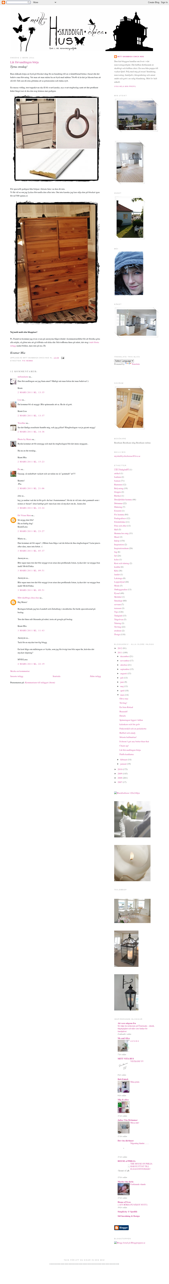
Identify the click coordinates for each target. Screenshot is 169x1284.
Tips (116, 611)
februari (124, 759)
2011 (120, 652)
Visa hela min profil (125, 86)
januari (123, 763)
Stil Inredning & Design (129, 1215)
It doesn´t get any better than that (134, 741)
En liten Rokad (126, 707)
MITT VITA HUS (126, 1058)
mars (122, 694)
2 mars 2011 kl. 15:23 (31, 461)
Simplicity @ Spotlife (127, 1211)
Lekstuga (118, 578)
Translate (136, 363)
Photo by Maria (25, 439)
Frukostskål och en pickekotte (132, 728)
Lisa (19, 399)
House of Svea (124, 1201)
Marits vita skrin (125, 1181)
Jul (115, 555)
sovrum (117, 604)
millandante (23, 376)
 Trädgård (121, 469)
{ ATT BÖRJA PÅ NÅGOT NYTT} (133, 1204)
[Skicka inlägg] (62, 358)
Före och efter (120, 525)
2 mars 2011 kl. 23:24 (31, 507)
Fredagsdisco (120, 518)
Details (122, 715)
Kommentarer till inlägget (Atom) (40, 682)
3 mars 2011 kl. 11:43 (31, 630)
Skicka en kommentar (20, 671)
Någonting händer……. (139, 1143)
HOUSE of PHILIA (126, 1160)
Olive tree (123, 698)
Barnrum (118, 484)
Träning (117, 623)
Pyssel (117, 593)
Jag (115, 551)
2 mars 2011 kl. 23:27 (31, 531)
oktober (124, 664)
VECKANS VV (137, 1061)
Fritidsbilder (119, 521)
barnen (117, 480)
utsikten (117, 630)
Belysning (118, 488)
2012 (120, 648)
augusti (123, 673)
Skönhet (118, 596)
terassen (117, 608)
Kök (116, 570)
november (125, 660)
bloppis (117, 491)
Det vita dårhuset (126, 1140)
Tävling (117, 626)
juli (122, 677)
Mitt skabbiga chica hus (28, 597)
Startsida (56, 676)
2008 (120, 777)
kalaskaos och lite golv (129, 724)
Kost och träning (121, 563)
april (122, 690)
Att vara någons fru (127, 1023)
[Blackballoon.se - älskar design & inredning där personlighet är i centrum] (127, 792)
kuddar (117, 566)
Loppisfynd (119, 581)
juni (122, 681)
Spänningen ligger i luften (131, 719)
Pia (19, 469)
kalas (116, 559)
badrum (117, 476)
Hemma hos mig (121, 533)
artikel (117, 473)
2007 (120, 782)
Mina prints (134, 1081)
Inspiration (119, 544)
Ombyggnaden (120, 589)
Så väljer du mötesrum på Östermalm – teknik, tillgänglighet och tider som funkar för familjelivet (136, 1028)
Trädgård (118, 615)
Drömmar (118, 503)
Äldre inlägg (95, 676)
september (125, 669)
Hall (116, 529)
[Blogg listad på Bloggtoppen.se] (129, 1242)
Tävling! (123, 702)
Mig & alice (123, 1099)
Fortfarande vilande (138, 1184)
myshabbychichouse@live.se (127, 456)
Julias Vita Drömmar (128, 1119)
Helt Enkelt (123, 1079)
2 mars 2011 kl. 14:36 (31, 431)
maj (122, 686)
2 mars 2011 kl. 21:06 (31, 488)
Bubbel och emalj (127, 732)
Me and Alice (124, 1038)
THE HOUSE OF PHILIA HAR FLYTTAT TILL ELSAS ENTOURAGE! (141, 1166)
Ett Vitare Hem (24, 515)
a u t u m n (134, 1040)
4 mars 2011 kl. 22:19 (31, 663)
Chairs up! (124, 745)
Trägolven (118, 619)
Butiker (117, 495)
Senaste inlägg (16, 676)
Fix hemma (27, 361)
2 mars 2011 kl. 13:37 (31, 415)
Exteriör (117, 510)
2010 (120, 769)
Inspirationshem (121, 548)
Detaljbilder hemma (123, 499)
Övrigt (117, 634)
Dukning (118, 506)
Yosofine (21, 422)
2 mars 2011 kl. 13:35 (31, 392)
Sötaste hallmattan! (128, 737)
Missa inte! (134, 1122)
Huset (116, 536)
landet (117, 574)
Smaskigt (118, 600)
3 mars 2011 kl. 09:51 (31, 570)
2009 (120, 773)
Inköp (116, 540)
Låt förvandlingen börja (24, 62)
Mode (116, 585)
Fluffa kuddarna (126, 754)
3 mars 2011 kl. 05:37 (31, 550)
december (124, 656)
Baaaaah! (123, 711)
